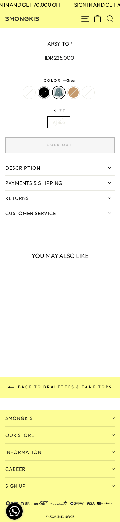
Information (23, 452)
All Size (59, 122)
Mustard (88, 92)
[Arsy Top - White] (8, 340)
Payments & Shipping (33, 183)
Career (15, 469)
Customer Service (30, 213)
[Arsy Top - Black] (16, 340)
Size (60, 110)
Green (59, 92)
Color (60, 80)
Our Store (19, 435)
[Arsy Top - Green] (23, 340)
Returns (17, 198)
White (29, 92)
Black (44, 92)
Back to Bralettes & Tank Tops (64, 387)
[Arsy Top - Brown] (30, 340)
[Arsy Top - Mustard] (37, 340)
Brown (73, 92)
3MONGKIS (19, 418)
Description (22, 168)
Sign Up (15, 486)
